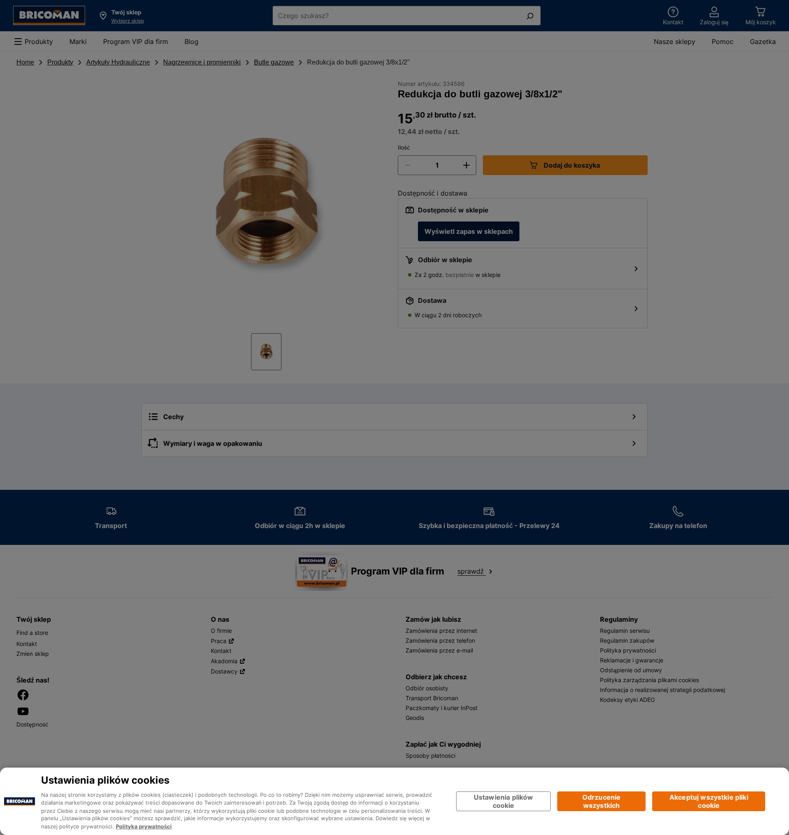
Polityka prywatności (144, 826)
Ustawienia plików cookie (503, 801)
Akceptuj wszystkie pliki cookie (708, 801)
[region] (394, 801)
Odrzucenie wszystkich (601, 801)
